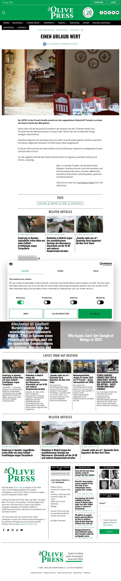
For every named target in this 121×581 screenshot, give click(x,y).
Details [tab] (60, 271)
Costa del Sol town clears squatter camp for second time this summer (85, 473)
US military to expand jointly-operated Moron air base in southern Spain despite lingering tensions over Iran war (84, 519)
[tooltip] (101, 12)
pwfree (64, 203)
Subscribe (98, 2)
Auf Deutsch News (86, 182)
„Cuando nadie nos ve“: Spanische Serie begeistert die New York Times (88, 240)
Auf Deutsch (62, 30)
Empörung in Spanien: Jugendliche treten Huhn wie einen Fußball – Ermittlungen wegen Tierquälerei (31, 243)
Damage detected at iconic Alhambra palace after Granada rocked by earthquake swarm (84, 533)
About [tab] (96, 271)
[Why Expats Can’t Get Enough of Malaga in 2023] (91, 335)
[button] (68, 473)
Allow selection (60, 314)
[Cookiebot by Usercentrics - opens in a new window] (101, 264)
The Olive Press (76, 203)
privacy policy (110, 523)
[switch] (47, 302)
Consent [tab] (25, 271)
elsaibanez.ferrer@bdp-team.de (64, 44)
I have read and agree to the (110, 522)
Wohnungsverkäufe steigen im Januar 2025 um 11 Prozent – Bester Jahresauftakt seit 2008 (83, 378)
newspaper (54, 203)
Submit (109, 531)
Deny (26, 314)
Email (102, 503)
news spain (42, 203)
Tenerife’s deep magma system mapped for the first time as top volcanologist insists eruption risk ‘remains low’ (84, 486)
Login (113, 2)
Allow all (95, 314)
